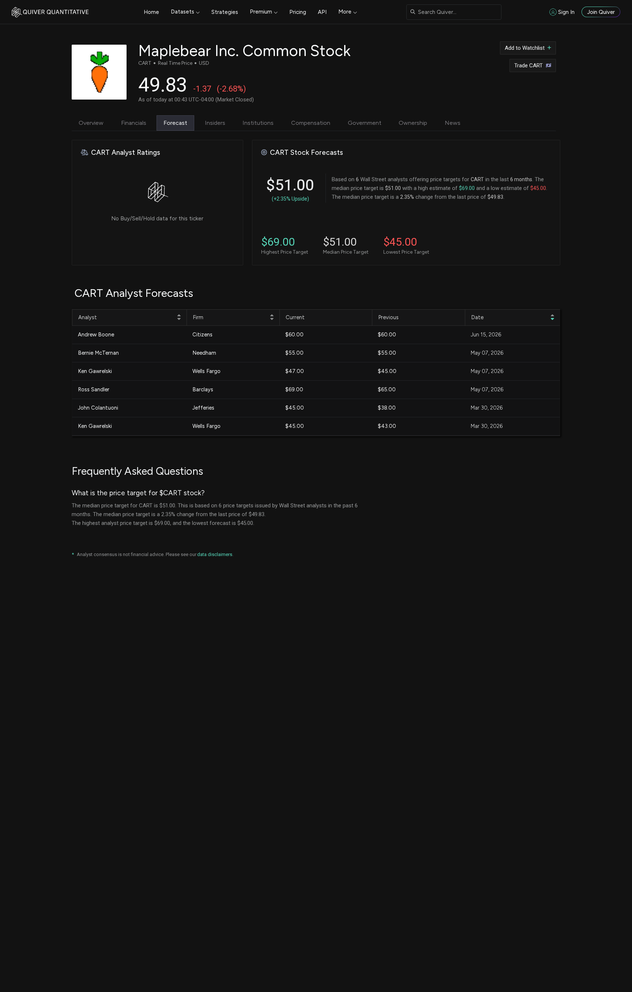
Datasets (182, 11)
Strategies (224, 12)
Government (364, 122)
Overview (91, 122)
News (452, 122)
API (322, 12)
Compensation (310, 122)
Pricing (297, 12)
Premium (261, 11)
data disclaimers (214, 554)
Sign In (566, 12)
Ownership (413, 122)
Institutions (258, 122)
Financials (133, 122)
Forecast (175, 122)
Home (151, 12)
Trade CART (528, 65)
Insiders (215, 122)
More (344, 11)
